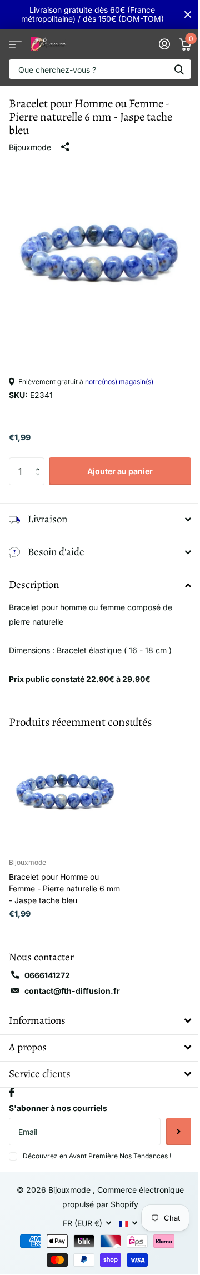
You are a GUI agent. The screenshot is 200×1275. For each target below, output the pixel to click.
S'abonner (170, 1123)
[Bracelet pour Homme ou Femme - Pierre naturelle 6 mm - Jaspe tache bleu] (65, 783)
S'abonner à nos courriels (58, 1099)
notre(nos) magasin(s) (119, 381)
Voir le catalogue (15, 44)
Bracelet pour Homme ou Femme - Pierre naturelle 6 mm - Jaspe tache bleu (64, 880)
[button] (40, 461)
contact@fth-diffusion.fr (72, 982)
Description (34, 576)
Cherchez (179, 69)
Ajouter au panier (120, 471)
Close (188, 14)
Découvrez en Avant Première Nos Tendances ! (97, 1147)
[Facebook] (11, 1083)
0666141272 (47, 967)
